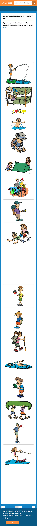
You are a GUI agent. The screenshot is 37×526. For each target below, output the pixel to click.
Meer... (5, 27)
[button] (4, 522)
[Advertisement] (18, 45)
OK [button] (13, 522)
